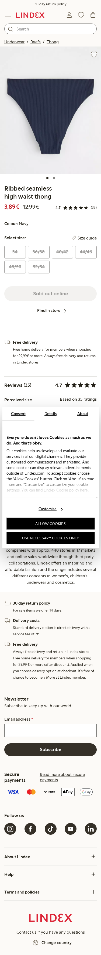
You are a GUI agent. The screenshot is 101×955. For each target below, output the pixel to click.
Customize (48, 509)
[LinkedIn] (91, 829)
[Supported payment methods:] (50, 792)
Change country (56, 942)
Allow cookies (50, 523)
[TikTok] (51, 829)
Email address (18, 719)
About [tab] (82, 413)
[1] (47, 178)
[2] (54, 178)
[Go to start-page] (30, 15)
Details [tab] (50, 413)
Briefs (35, 41)
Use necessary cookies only (50, 537)
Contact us (26, 932)
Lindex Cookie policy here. (66, 490)
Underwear (14, 41)
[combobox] (50, 29)
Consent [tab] (18, 413)
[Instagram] (10, 829)
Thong (53, 41)
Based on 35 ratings (78, 399)
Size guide (87, 237)
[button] (50, 110)
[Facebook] (30, 829)
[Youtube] (70, 829)
